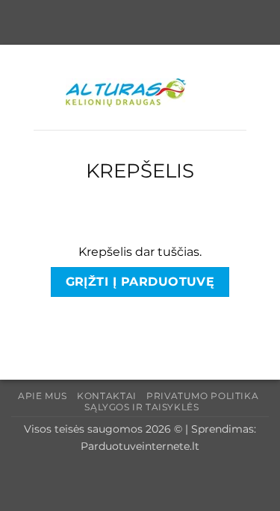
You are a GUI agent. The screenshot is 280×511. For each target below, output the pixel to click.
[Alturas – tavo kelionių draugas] (140, 92)
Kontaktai (107, 395)
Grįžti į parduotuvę (140, 282)
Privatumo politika (202, 395)
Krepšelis (140, 171)
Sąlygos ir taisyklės (141, 407)
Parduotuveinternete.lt (140, 446)
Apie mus (42, 395)
